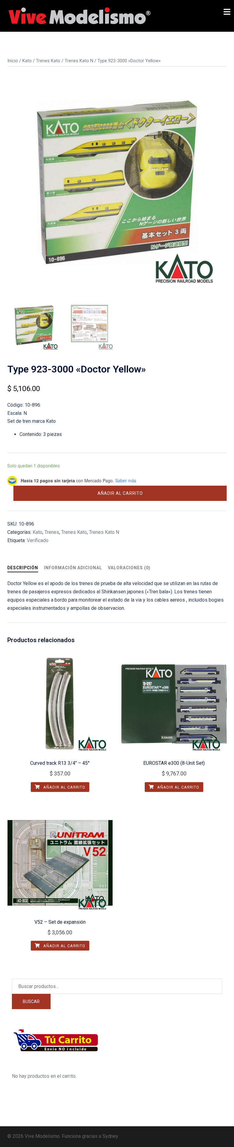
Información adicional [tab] (73, 567)
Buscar (31, 1001)
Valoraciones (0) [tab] (129, 567)
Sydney (110, 1136)
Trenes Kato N (79, 60)
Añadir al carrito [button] (63, 787)
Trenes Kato (48, 60)
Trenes (51, 532)
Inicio (12, 60)
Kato (27, 60)
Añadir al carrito (120, 493)
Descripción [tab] (22, 567)
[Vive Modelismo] (79, 15)
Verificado (37, 540)
